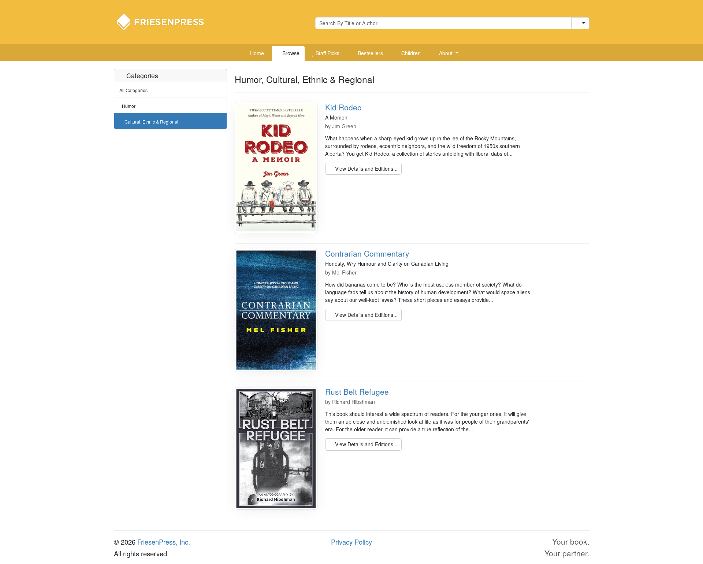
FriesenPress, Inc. (163, 541)
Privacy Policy (351, 541)
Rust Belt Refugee (357, 391)
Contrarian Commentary (367, 253)
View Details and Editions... (366, 168)
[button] (446, 53)
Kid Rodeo (343, 107)
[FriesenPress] (165, 21)
